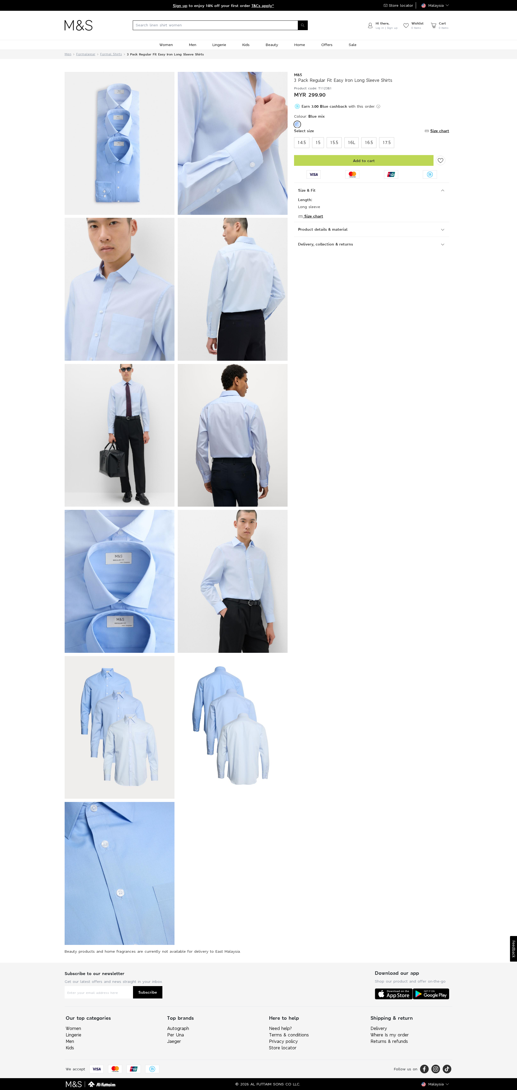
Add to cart (364, 160)
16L (351, 142)
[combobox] (230, 25)
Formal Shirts (111, 54)
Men (68, 54)
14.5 (302, 142)
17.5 (387, 142)
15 (318, 142)
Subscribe (147, 992)
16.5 (369, 142)
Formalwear (85, 54)
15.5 (334, 142)
